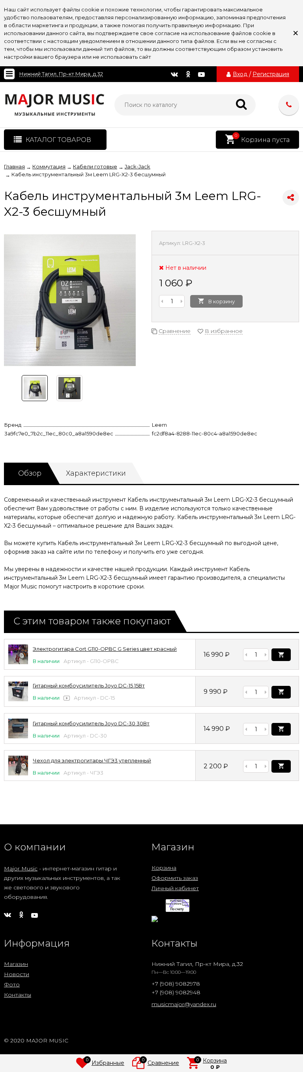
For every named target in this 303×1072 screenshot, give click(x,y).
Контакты (17, 994)
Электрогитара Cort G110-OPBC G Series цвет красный (105, 649)
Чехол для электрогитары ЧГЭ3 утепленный (92, 760)
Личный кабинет (175, 888)
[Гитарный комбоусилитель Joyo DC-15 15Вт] (18, 699)
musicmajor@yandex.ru (184, 1004)
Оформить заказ (175, 878)
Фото (12, 984)
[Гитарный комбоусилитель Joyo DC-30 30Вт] (18, 736)
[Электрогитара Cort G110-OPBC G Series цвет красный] (18, 662)
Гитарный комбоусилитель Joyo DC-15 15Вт (89, 685)
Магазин (16, 963)
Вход (240, 74)
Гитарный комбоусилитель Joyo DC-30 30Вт (91, 723)
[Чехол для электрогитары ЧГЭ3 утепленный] (18, 773)
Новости (16, 974)
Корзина (164, 867)
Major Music (20, 868)
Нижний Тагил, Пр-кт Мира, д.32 (61, 74)
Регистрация (270, 74)
